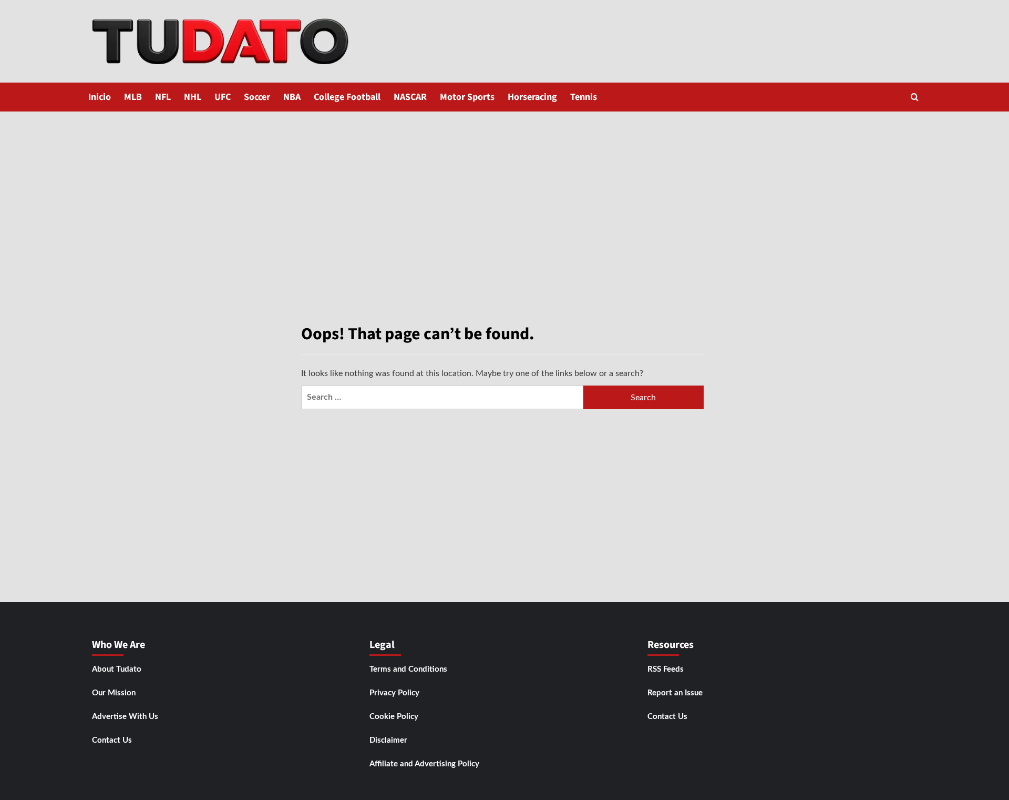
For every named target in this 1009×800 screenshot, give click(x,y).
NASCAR (410, 97)
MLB (133, 97)
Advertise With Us (125, 717)
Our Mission (114, 693)
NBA (292, 97)
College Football (347, 97)
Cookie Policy (393, 717)
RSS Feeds (665, 669)
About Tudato (116, 669)
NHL (192, 97)
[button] (914, 97)
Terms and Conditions (408, 669)
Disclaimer (388, 740)
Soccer (257, 97)
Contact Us (112, 740)
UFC (222, 97)
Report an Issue (675, 693)
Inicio (99, 97)
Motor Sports (467, 97)
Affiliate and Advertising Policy (424, 764)
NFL (163, 97)
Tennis (583, 97)
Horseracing (532, 97)
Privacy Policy (394, 693)
